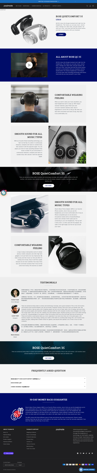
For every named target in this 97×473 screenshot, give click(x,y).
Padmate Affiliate (7, 441)
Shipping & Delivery (31, 432)
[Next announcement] (75, 1)
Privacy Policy (30, 439)
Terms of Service (31, 444)
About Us (5, 432)
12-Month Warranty (31, 437)
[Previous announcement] (21, 1)
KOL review (6, 437)
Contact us (29, 441)
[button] (26, 5)
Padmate (13, 469)
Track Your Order (31, 448)
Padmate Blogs (7, 434)
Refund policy (30, 446)
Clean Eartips (6, 444)
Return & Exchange (31, 434)
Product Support (7, 439)
